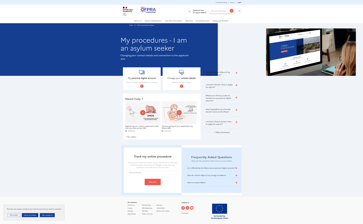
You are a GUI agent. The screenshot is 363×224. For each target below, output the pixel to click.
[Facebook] (184, 207)
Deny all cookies (30, 215)
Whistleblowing (147, 208)
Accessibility (161, 208)
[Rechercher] (231, 11)
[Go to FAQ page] (239, 10)
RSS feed (145, 211)
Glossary (159, 205)
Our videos (131, 136)
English (239, 2)
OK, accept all (47, 215)
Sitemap (130, 211)
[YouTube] (193, 208)
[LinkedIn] (189, 208)
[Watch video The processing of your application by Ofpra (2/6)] (179, 112)
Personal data (146, 205)
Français (232, 2)
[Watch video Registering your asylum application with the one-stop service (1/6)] (142, 112)
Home (131, 25)
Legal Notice (132, 214)
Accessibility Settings (221, 2)
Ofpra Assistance (223, 132)
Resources (189, 21)
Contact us (131, 205)
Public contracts (147, 214)
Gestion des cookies (163, 211)
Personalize (14, 215)
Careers (130, 208)
